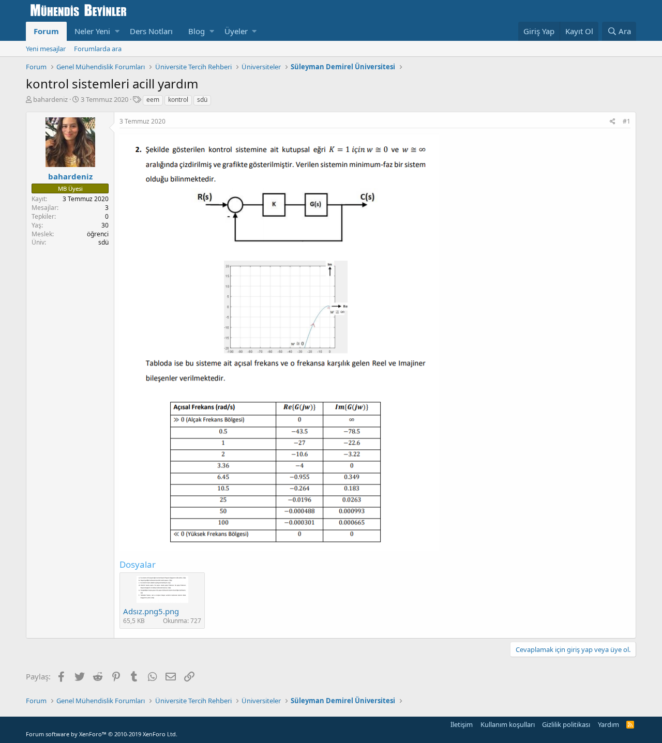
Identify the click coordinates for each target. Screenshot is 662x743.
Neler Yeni (92, 31)
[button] (117, 31)
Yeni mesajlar (46, 48)
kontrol (178, 99)
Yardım (608, 724)
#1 (626, 121)
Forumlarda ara (98, 48)
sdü (202, 99)
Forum (46, 31)
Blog (196, 31)
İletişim (461, 724)
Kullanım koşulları (507, 724)
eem (152, 99)
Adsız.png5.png (151, 611)
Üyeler (236, 31)
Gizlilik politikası (566, 724)
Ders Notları (151, 31)
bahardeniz (50, 99)
